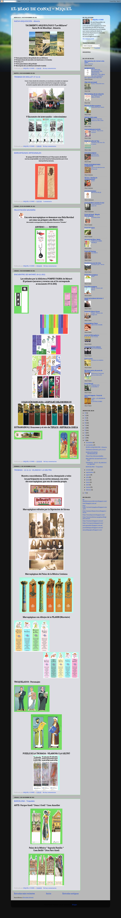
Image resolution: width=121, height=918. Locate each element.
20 (85, 418)
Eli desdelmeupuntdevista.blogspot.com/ (95, 500)
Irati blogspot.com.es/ (89, 503)
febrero (88, 490)
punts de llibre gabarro (92, 335)
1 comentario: (47, 201)
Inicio (48, 894)
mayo (88, 482)
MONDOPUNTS (90, 68)
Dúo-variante (89, 64)
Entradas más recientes (24, 894)
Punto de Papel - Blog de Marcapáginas (92, 215)
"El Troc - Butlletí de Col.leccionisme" (91, 178)
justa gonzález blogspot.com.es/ (93, 525)
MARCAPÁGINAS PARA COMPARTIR (92, 165)
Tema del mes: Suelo (97, 107)
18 (85, 423)
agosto (88, 475)
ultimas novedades (97, 360)
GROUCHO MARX (96, 325)
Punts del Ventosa (90, 251)
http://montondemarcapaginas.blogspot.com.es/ (94, 517)
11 (85, 440)
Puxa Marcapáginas (91, 286)
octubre (88, 470)
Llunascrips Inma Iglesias (93, 347)
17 (85, 425)
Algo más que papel (91, 82)
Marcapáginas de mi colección (94, 94)
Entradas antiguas (70, 894)
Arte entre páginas (90, 153)
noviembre (89, 445)
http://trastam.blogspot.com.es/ (93, 521)
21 (85, 415)
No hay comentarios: (49, 68)
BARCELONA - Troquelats (24, 801)
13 (85, 435)
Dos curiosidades (96, 348)
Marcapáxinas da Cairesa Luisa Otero (94, 61)
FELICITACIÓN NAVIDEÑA (24, 210)
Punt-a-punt (89, 358)
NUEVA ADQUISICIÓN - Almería (27, 21)
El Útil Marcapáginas (91, 275)
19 (85, 420)
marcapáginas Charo (91, 323)
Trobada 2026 (95, 217)
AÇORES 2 (94, 252)
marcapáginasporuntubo (93, 129)
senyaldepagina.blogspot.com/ (92, 530)
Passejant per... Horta (97, 264)
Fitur (93, 276)
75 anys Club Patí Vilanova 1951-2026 (97, 119)
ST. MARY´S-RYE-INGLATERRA (96, 96)
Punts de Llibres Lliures (92, 311)
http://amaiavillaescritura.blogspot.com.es (94, 511)
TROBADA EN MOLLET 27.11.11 (27, 77)
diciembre (89, 442)
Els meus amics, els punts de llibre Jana (93, 371)
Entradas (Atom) (28, 897)
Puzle (93, 180)
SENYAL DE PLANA (91, 117)
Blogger (74, 904)
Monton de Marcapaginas (93, 106)
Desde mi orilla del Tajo (92, 141)
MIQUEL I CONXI (98, 19)
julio (87, 477)
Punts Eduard (89, 384)
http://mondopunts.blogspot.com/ (94, 515)
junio (88, 480)
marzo (88, 487)
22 (85, 413)
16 (85, 428)
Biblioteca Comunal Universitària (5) (97, 374)
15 (85, 430)
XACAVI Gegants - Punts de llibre (93, 396)
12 (85, 438)
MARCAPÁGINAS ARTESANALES (27, 153)
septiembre (90, 472)
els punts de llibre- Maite (92, 239)
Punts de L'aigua (90, 228)
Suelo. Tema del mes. (97, 83)
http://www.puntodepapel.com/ (93, 523)
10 (85, 493)
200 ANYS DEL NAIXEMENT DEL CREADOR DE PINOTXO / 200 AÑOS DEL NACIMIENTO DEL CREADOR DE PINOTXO (95, 73)
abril (87, 485)
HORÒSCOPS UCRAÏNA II (95, 385)
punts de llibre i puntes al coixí (94, 203)
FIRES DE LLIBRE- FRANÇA (96, 241)
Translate (97, 48)
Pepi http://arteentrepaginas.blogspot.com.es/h (95, 507)
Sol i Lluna (94, 336)
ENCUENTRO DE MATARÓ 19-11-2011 (29, 274)
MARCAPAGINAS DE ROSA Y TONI (94, 299)
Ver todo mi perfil (88, 39)
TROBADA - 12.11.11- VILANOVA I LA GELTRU (33, 470)
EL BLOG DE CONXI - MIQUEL (41, 9)
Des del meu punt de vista (93, 263)
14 (85, 433)
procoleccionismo (90, 191)
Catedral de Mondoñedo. (95, 155)
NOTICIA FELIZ (96, 192)
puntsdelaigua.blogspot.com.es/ (93, 527)
